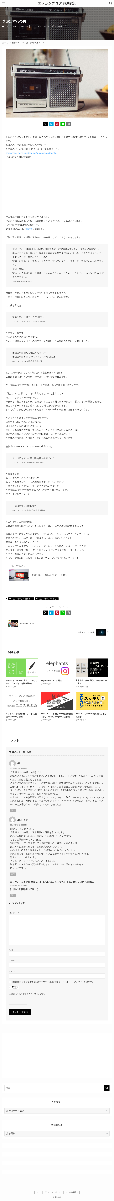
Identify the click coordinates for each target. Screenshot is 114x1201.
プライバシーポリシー (53, 1192)
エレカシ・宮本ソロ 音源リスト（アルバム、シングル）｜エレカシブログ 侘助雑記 (52, 882)
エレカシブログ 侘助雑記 (57, 3)
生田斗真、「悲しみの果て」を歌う (49, 575)
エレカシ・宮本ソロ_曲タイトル (17, 26)
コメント (14, 913)
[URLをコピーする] (68, 124)
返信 (13, 810)
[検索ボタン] (110, 3)
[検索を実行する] (107, 1088)
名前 (11, 949)
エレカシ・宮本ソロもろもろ (40, 26)
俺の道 (29, 229)
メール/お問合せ (71, 1192)
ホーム (38, 1192)
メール (12, 960)
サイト (12, 971)
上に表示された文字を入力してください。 (27, 994)
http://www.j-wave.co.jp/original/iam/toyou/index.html (31, 153)
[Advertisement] (57, 187)
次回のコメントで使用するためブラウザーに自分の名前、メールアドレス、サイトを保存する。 (54, 982)
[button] (45, 124)
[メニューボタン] (3, 3)
